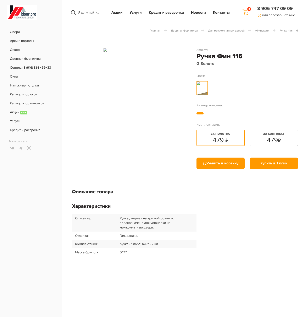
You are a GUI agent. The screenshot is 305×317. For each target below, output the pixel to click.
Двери (15, 32)
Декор (15, 50)
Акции (116, 12)
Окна (14, 76)
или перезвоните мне (278, 15)
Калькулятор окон (24, 94)
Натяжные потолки (24, 85)
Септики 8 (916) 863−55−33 (30, 68)
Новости (198, 12)
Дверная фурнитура (25, 59)
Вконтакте (12, 148)
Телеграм (20, 148)
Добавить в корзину (220, 163)
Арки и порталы (22, 41)
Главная (155, 31)
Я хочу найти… (89, 13)
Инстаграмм (29, 148)
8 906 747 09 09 (275, 8)
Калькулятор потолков (27, 103)
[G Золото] (202, 88)
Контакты (221, 12)
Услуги (136, 12)
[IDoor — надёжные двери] (22, 19)
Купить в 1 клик (273, 163)
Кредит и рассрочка (166, 12)
